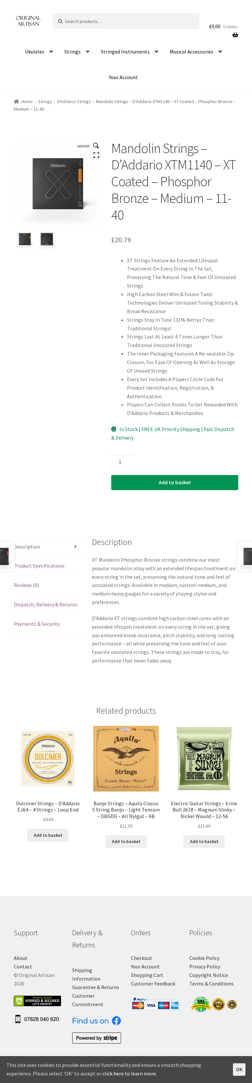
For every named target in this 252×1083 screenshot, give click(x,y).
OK (239, 1069)
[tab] (48, 547)
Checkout (141, 958)
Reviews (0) (26, 585)
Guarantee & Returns (95, 987)
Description (27, 546)
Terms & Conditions (211, 983)
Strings (72, 51)
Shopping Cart (147, 975)
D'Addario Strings (74, 101)
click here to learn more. (129, 1073)
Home (27, 101)
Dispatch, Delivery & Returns (45, 604)
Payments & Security (37, 623)
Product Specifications (39, 565)
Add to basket (175, 482)
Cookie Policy (204, 958)
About (21, 958)
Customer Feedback (153, 983)
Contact (23, 966)
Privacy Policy (204, 966)
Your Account (123, 77)
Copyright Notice (208, 975)
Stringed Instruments (125, 51)
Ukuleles (34, 51)
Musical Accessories (191, 51)
